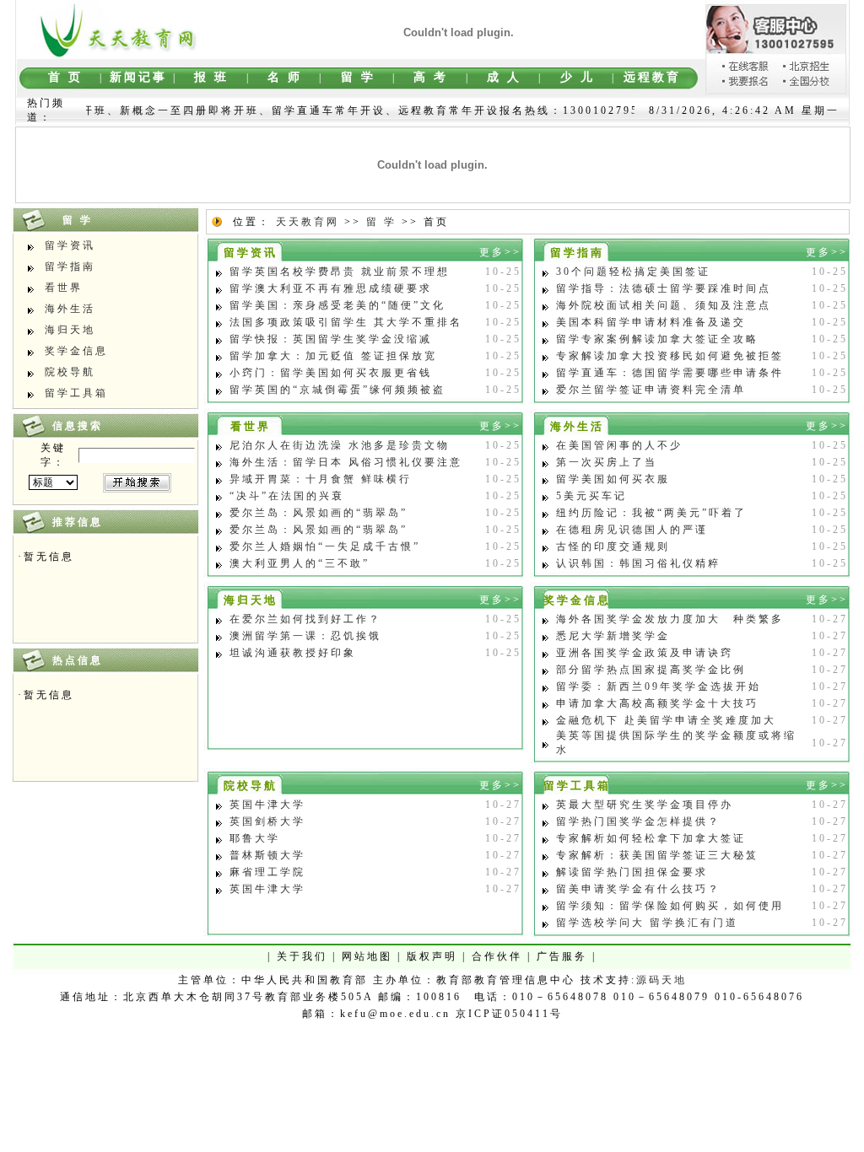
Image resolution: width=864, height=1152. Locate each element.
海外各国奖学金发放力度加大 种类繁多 (670, 619)
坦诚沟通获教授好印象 (293, 653)
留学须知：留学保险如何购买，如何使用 (670, 906)
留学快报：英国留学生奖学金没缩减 (331, 339)
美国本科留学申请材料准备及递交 (651, 322)
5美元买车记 (591, 496)
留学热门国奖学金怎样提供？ (638, 821)
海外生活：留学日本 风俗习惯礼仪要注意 (346, 462)
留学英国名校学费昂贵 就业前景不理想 (340, 271)
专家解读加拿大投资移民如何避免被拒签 (670, 356)
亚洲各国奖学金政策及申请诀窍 (644, 653)
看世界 (64, 287)
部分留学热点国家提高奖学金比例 (651, 670)
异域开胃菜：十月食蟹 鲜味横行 (321, 479)
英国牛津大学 (267, 804)
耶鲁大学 (255, 838)
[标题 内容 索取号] (53, 482)
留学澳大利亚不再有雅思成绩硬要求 (331, 288)
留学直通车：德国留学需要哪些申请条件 (670, 373)
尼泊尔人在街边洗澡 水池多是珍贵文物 (340, 445)
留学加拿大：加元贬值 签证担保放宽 (333, 356)
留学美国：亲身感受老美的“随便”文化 (338, 305)
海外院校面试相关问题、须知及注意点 (663, 305)
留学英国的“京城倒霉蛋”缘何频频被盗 (338, 390)
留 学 (381, 222)
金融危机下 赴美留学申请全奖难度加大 (666, 720)
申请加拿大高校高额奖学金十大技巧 (657, 703)
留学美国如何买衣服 (613, 479)
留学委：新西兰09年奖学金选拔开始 (658, 686)
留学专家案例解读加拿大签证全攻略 (657, 339)
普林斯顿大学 (267, 855)
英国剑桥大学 (267, 821)
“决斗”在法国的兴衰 (287, 496)
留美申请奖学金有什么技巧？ (638, 889)
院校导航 (70, 372)
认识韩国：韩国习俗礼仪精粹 (638, 563)
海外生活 (70, 309)
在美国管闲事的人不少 (619, 445)
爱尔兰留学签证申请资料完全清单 (651, 390)
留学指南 (70, 266)
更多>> (500, 252)
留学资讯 (70, 245)
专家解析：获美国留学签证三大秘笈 (657, 855)
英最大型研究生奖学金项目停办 (644, 804)
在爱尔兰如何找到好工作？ (305, 619)
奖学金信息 (76, 351)
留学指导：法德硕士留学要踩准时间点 (663, 288)
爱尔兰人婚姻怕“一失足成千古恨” (325, 546)
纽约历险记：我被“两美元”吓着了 (651, 513)
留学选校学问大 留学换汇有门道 (647, 923)
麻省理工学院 (267, 872)
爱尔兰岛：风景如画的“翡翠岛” (319, 513)
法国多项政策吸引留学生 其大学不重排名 (346, 322)
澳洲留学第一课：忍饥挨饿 (305, 636)
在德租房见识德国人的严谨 (632, 530)
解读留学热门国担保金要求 (632, 872)
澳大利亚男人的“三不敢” (300, 563)
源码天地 (661, 980)
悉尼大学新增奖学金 (613, 636)
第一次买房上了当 (606, 462)
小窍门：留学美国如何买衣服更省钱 (331, 373)
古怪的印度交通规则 (613, 546)
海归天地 (70, 330)
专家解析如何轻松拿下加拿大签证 (651, 838)
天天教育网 (307, 222)
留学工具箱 (76, 393)
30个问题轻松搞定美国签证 (633, 271)
